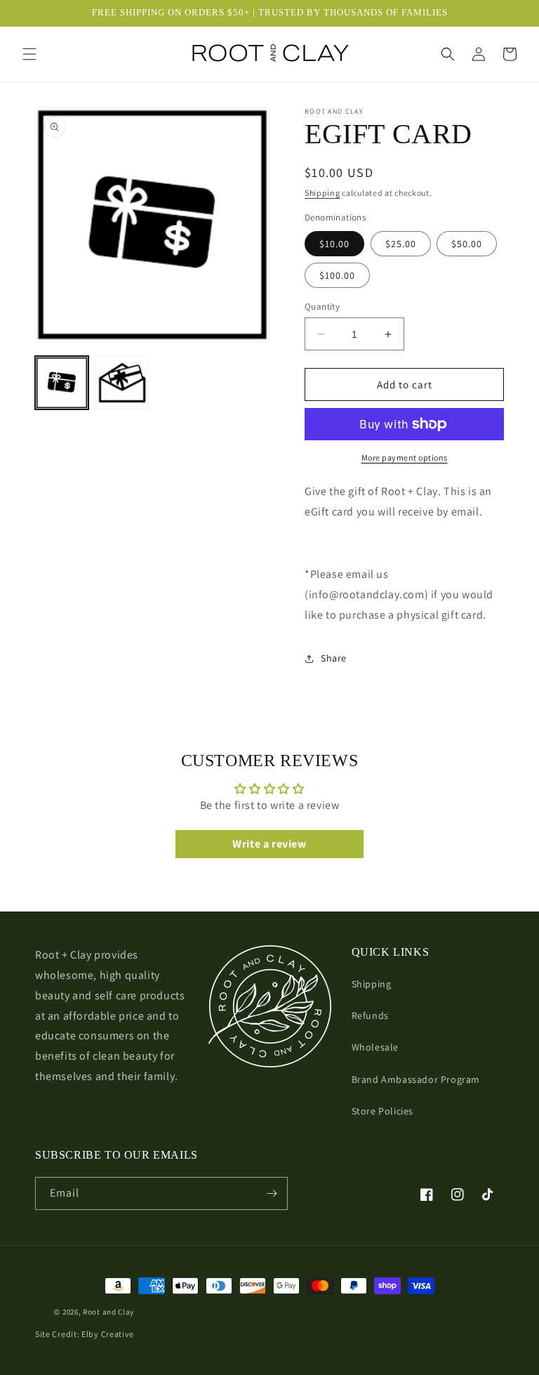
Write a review (269, 843)
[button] (29, 54)
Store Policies (382, 1111)
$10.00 (334, 243)
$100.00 (337, 275)
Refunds (370, 1015)
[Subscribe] (271, 1193)
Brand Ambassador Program (416, 1079)
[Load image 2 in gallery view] (122, 382)
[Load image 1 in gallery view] (61, 382)
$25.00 (400, 243)
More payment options (404, 457)
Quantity (322, 306)
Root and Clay (108, 1312)
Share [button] (334, 658)
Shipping (322, 193)
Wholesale (375, 1047)
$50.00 (466, 243)
